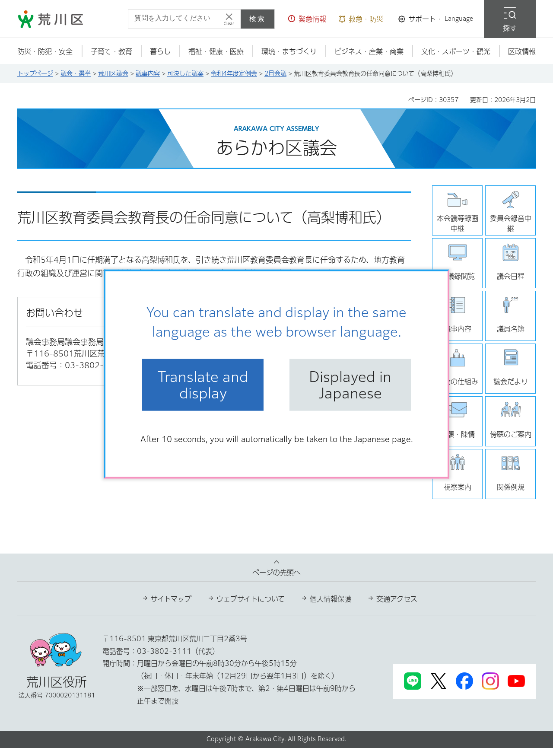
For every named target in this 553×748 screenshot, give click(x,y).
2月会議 (275, 73)
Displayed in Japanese (350, 384)
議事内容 (148, 73)
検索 (257, 18)
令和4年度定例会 (234, 73)
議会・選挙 (75, 73)
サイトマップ (171, 598)
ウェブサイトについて (250, 598)
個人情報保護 (330, 598)
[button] (307, 19)
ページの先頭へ (276, 572)
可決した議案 (185, 73)
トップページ (35, 73)
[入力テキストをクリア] (229, 19)
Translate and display (203, 384)
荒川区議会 (113, 73)
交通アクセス (396, 598)
